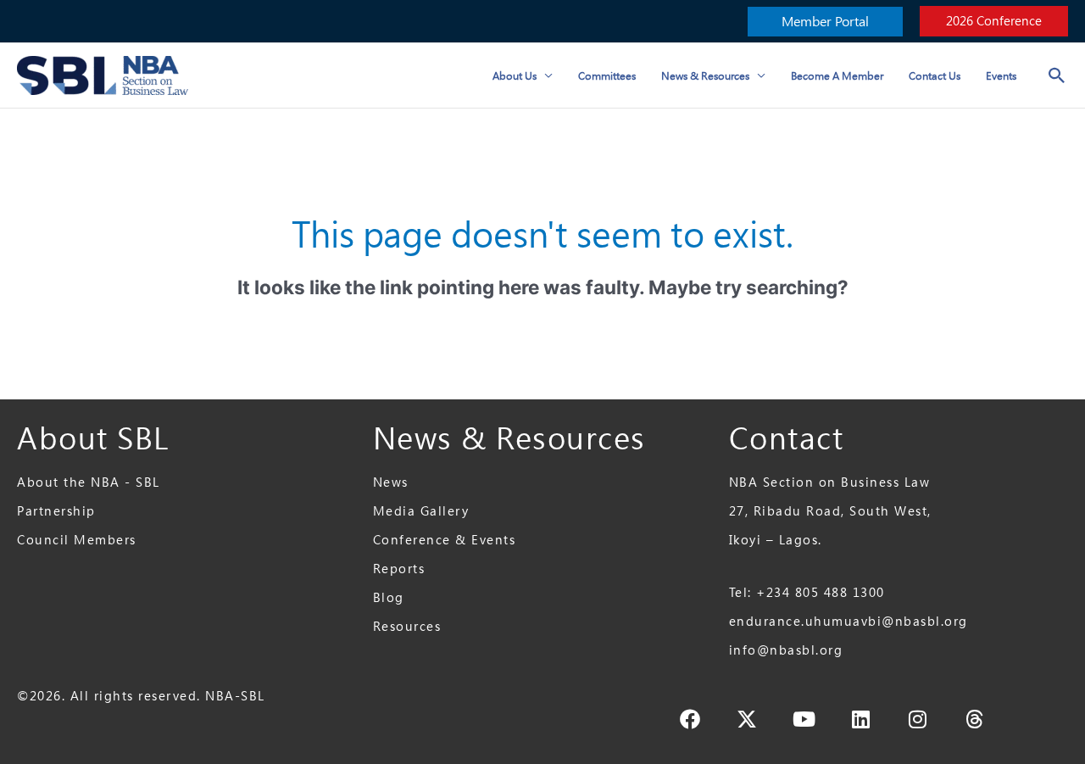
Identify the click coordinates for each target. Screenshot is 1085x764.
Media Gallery (421, 511)
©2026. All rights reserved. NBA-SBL (141, 696)
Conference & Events (444, 540)
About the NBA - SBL (88, 482)
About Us (514, 75)
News (391, 482)
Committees (607, 75)
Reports (399, 568)
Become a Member (837, 75)
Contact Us (934, 75)
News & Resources (705, 75)
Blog (388, 597)
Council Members (76, 540)
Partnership (56, 511)
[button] (825, 21)
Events (1001, 75)
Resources (407, 626)
